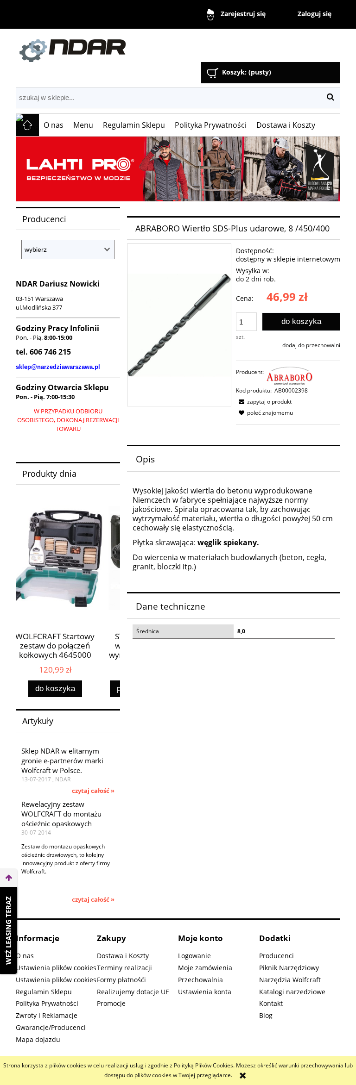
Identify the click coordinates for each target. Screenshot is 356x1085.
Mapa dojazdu (38, 1039)
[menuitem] (54, 125)
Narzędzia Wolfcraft (290, 979)
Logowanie (194, 955)
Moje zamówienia (205, 967)
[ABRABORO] (290, 376)
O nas (25, 955)
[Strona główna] (120, 46)
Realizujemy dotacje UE (133, 991)
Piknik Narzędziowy (289, 967)
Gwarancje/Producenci (51, 1027)
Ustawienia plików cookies (56, 967)
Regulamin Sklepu (44, 991)
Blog (266, 1015)
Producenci (276, 955)
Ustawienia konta (204, 991)
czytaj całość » (93, 790)
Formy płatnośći (121, 979)
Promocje (111, 1003)
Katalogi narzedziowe (292, 991)
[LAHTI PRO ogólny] (178, 169)
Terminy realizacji (124, 967)
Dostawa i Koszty (123, 955)
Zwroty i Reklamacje (46, 1015)
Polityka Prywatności (47, 1003)
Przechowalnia (200, 979)
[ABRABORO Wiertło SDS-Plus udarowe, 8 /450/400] (179, 325)
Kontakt (271, 1003)
